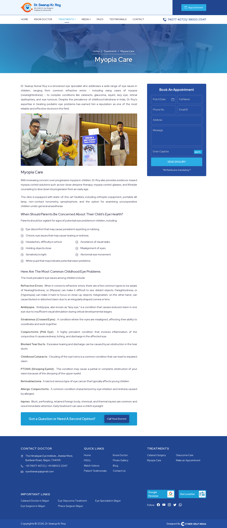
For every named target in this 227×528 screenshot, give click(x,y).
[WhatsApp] (180, 504)
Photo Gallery (120, 460)
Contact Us (119, 471)
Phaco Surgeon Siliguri (70, 506)
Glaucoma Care (184, 455)
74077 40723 (177, 19)
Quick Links (94, 448)
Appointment (195, 7)
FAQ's (100, 19)
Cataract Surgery (156, 455)
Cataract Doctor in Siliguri (35, 500)
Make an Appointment (188, 460)
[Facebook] (158, 504)
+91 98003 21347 (57, 466)
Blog (115, 465)
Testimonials (118, 19)
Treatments (66, 19)
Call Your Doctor (116, 419)
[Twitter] (174, 504)
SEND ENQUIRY (177, 161)
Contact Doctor (36, 448)
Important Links (35, 494)
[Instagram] (169, 504)
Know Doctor (43, 19)
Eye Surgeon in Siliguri (33, 506)
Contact (138, 19)
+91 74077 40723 (35, 466)
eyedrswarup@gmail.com (39, 471)
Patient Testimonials (95, 471)
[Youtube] (163, 504)
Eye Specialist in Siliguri (108, 500)
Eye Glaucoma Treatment (72, 500)
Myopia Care (154, 460)
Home (24, 19)
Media (85, 19)
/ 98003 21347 (196, 19)
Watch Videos (91, 465)
